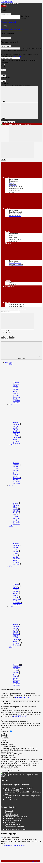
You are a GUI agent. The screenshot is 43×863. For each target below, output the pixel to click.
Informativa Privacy (11, 815)
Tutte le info (9, 362)
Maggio (15, 389)
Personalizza (5, 701)
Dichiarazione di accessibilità (14, 818)
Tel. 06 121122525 (14, 790)
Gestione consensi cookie (13, 824)
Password (24, 18)
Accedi (4, 5)
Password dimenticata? (8, 22)
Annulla (4, 122)
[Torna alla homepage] (21, 124)
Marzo (15, 386)
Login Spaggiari (16, 56)
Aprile (15, 387)
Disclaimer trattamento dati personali (13, 845)
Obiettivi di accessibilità (13, 820)
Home (7, 330)
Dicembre (16, 402)
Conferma (11, 122)
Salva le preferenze (17, 771)
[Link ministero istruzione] (10, 3)
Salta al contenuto (7, 2)
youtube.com (5, 731)
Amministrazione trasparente (14, 826)
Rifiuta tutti (18, 701)
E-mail (23, 48)
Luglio (15, 393)
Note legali (8, 813)
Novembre (16, 401)
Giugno (15, 391)
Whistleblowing (10, 822)
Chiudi (3, 70)
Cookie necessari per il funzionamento (13, 722)
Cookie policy (9, 811)
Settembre (16, 397)
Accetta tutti (32, 701)
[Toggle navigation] (17, 150)
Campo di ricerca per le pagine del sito (13, 310)
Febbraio (16, 384)
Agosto (15, 395)
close (3, 159)
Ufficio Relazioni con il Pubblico (16, 816)
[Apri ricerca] (25, 133)
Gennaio (16, 382)
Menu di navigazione (29, 357)
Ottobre (15, 399)
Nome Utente (25, 16)
